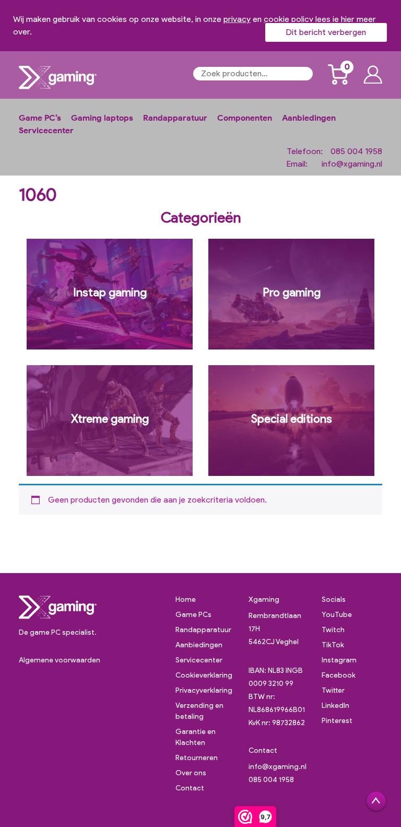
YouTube (337, 614)
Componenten (244, 118)
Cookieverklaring (203, 675)
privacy (237, 19)
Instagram (339, 660)
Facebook (339, 675)
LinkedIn (335, 705)
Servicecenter (46, 130)
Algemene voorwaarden (59, 660)
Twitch (333, 629)
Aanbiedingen (309, 118)
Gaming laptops (102, 118)
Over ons (190, 772)
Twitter (333, 690)
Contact (189, 788)
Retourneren (196, 757)
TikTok (333, 644)
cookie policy (288, 19)
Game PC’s (40, 118)
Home (185, 599)
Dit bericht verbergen (326, 32)
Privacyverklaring (203, 690)
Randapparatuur (175, 118)
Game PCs (193, 614)
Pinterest (337, 720)
